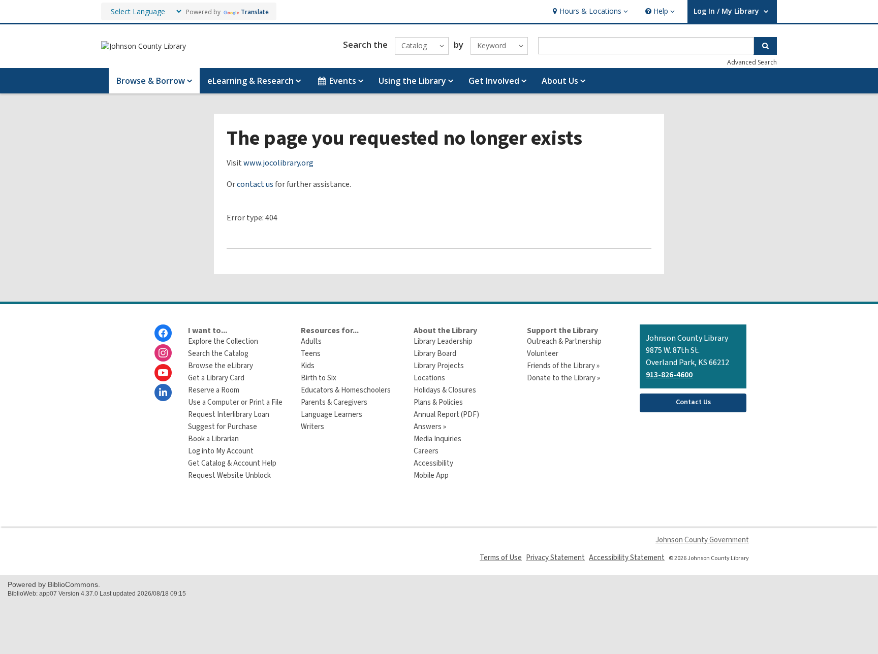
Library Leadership (443, 341)
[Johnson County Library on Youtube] (163, 372)
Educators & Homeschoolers (346, 390)
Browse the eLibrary (220, 366)
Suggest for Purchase (222, 426)
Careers (426, 451)
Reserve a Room (213, 390)
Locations (429, 378)
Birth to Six (318, 378)
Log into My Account (221, 451)
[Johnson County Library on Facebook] (163, 333)
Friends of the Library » (563, 366)
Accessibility (433, 463)
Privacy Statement (555, 557)
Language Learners (331, 414)
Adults (311, 341)
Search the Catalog (218, 353)
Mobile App (431, 475)
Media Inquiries (437, 439)
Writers (312, 426)
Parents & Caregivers (334, 402)
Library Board (435, 353)
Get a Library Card (216, 378)
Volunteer (542, 353)
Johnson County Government (702, 540)
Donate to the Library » (563, 378)
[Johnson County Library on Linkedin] (163, 392)
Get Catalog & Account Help (232, 463)
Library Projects (439, 366)
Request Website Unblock (229, 475)
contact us (255, 184)
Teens (311, 353)
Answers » (430, 426)
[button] (589, 11)
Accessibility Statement (627, 557)
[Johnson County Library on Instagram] (163, 353)
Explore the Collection (223, 341)
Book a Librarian (213, 439)
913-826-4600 (669, 374)
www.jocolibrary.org (278, 163)
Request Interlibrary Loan (228, 414)
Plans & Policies (438, 402)
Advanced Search (752, 62)
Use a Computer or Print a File (235, 402)
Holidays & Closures (445, 390)
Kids (308, 366)
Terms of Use (501, 557)
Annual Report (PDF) (446, 414)
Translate (255, 12)
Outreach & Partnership (564, 341)
